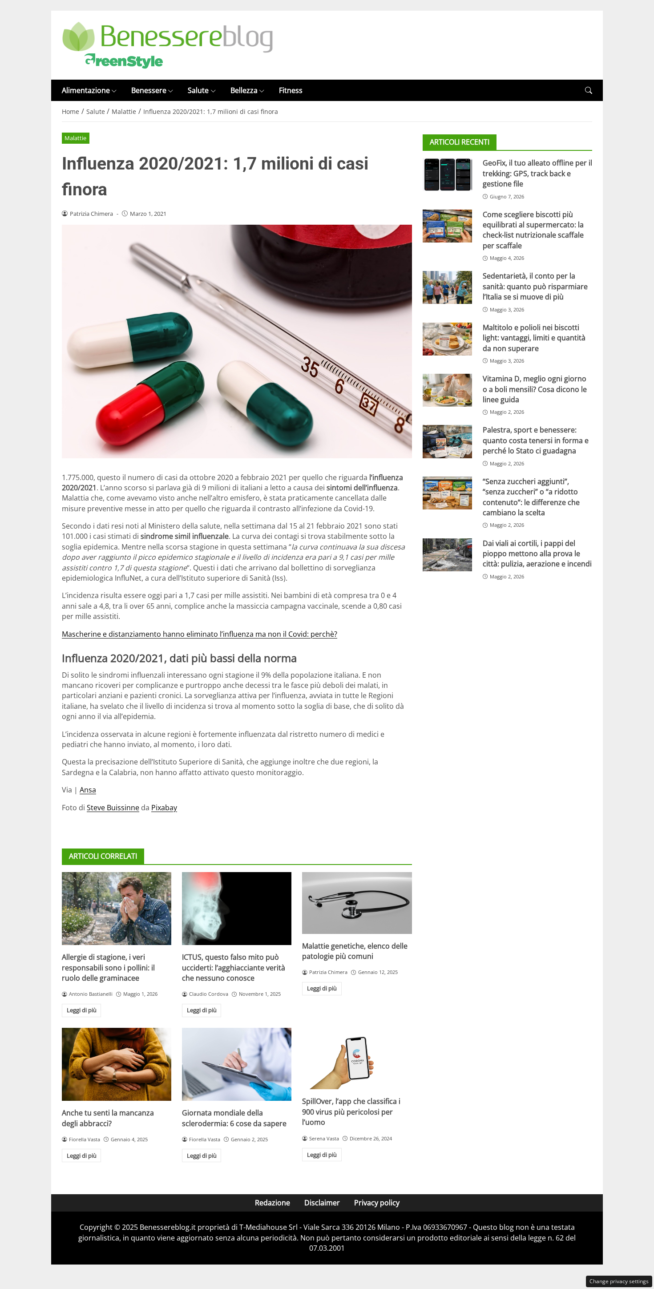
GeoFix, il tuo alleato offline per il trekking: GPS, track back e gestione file (537, 173)
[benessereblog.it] (167, 44)
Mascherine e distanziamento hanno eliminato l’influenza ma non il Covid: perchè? (199, 634)
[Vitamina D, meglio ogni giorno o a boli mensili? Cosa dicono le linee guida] (447, 390)
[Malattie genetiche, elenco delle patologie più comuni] (357, 902)
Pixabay (164, 807)
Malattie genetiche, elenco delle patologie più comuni (355, 951)
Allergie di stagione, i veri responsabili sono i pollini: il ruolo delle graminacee (108, 967)
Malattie (75, 138)
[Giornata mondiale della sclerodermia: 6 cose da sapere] (236, 1064)
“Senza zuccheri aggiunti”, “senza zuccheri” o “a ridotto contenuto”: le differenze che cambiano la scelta (531, 497)
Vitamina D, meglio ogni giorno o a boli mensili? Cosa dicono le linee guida (535, 389)
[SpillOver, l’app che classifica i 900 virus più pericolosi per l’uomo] (357, 1058)
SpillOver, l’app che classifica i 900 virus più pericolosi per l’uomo (351, 1111)
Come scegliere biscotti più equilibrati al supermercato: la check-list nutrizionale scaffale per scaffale (533, 230)
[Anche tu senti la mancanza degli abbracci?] (116, 1064)
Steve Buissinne (113, 807)
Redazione (272, 1203)
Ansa (88, 790)
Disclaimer (322, 1203)
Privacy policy (377, 1203)
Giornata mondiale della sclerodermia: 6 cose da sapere (234, 1118)
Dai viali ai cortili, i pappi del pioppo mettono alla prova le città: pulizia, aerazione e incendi (537, 553)
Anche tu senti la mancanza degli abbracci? (108, 1118)
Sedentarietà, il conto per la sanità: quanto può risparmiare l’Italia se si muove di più (535, 286)
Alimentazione (86, 90)
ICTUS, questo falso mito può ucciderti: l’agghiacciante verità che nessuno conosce (233, 967)
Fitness (291, 90)
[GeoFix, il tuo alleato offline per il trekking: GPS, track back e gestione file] (447, 174)
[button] (588, 90)
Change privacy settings (619, 1281)
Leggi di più (82, 1010)
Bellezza (244, 90)
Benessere (148, 90)
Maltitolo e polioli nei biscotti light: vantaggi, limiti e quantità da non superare (534, 338)
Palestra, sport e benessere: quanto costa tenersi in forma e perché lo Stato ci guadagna (536, 440)
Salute (198, 90)
